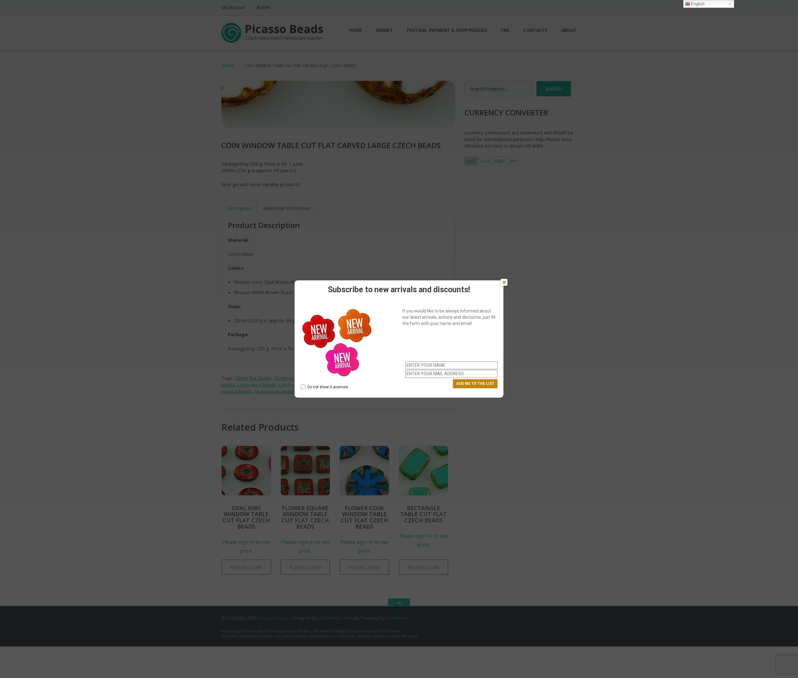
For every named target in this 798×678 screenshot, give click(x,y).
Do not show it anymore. (328, 387)
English (697, 4)
